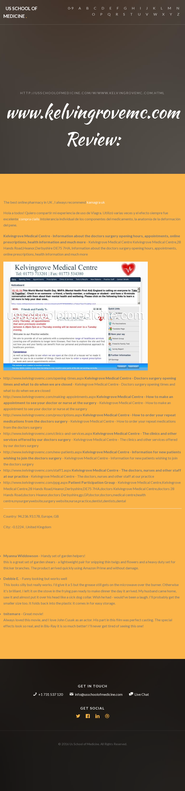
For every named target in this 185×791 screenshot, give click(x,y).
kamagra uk (96, 202)
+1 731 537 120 (50, 694)
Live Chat (141, 694)
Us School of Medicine (20, 12)
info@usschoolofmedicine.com (99, 694)
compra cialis (29, 219)
